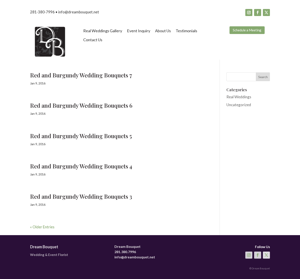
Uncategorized (238, 104)
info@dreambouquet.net (134, 257)
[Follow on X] (266, 12)
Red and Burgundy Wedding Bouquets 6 (81, 105)
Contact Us (92, 39)
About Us (163, 30)
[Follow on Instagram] (248, 12)
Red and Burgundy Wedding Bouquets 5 (81, 136)
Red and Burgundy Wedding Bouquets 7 (81, 75)
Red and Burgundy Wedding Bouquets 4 (81, 166)
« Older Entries (42, 227)
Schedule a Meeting (247, 30)
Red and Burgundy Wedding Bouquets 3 (81, 196)
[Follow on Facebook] (257, 12)
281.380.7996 (125, 252)
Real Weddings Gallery (102, 30)
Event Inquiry (138, 30)
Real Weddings (238, 97)
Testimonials (186, 30)
